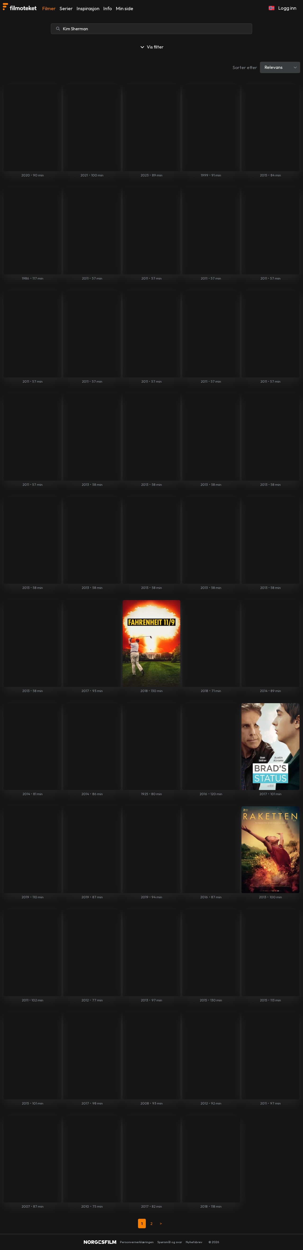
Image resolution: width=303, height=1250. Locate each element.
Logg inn (287, 8)
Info (107, 8)
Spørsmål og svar (169, 1242)
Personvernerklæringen (137, 1242)
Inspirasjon (87, 8)
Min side (124, 8)
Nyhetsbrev (194, 1242)
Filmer (49, 8)
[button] (271, 8)
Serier (66, 8)
